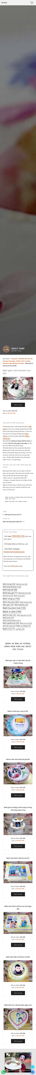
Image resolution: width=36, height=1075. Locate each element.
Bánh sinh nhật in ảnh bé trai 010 (17, 858)
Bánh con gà (19, 596)
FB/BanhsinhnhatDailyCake (14, 552)
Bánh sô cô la (26, 623)
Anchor (5, 436)
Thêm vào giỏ (18, 405)
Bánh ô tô (9, 629)
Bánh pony (8, 618)
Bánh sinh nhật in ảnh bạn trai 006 (18, 957)
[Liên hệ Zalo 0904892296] (33, 1067)
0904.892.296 (18, 536)
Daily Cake (18, 348)
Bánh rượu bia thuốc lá (12, 620)
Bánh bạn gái (10, 593)
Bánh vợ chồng (23, 626)
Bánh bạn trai (24, 593)
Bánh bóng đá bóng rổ (12, 587)
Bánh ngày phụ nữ (24, 615)
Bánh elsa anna (11, 602)
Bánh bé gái (9, 584)
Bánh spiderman (11, 623)
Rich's (26, 434)
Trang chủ (14, 359)
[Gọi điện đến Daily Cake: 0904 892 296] (3, 1072)
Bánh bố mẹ (8, 596)
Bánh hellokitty (21, 605)
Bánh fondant (26, 602)
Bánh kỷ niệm (9, 615)
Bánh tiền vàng (9, 626)
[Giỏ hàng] (31, 2)
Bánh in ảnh (23, 501)
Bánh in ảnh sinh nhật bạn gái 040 (18, 759)
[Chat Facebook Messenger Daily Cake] (33, 1072)
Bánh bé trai (21, 584)
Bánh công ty (11, 598)
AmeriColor (6, 438)
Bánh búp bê (10, 590)
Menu (5, 3)
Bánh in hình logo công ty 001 (18, 711)
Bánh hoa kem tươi (11, 501)
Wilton (27, 436)
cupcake (20, 629)
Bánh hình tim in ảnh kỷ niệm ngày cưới (18, 1005)
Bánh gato (8, 605)
